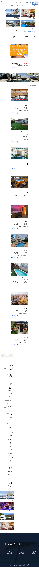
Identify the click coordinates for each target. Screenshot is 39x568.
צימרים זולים (22, 552)
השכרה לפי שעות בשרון (10, 510)
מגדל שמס (13, 500)
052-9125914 (25, 308)
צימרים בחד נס (33, 552)
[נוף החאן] (19, 101)
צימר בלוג (4, 540)
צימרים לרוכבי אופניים (21, 560)
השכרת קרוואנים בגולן (11, 520)
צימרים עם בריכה (21, 562)
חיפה (13, 531)
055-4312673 (25, 61)
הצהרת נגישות (5, 539)
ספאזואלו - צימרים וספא (23, 219)
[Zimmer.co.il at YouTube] (14, 543)
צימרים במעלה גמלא (33, 562)
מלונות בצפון (10, 556)
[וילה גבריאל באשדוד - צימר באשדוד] (19, 246)
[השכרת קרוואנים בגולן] (7, 519)
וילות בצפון (10, 552)
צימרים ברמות (34, 560)
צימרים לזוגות (22, 555)
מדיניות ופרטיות (4, 535)
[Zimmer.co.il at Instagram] (17, 544)
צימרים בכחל (34, 554)
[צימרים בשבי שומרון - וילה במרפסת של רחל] (19, 130)
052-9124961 (25, 192)
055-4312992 (25, 134)
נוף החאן (26, 103)
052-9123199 (25, 279)
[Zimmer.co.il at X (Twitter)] (8, 544)
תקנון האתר (4, 537)
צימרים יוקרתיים (21, 553)
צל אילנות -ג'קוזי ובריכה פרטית (22, 277)
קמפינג (23, 558)
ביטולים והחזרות (4, 536)
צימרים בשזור (34, 553)
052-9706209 (25, 105)
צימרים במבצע (22, 551)
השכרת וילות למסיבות (8, 553)
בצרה (13, 511)
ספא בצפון (10, 554)
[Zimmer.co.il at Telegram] (11, 544)
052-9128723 (25, 337)
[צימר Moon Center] (7, 498)
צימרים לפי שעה (21, 557)
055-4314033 (25, 250)
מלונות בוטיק (10, 555)
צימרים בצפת (34, 557)
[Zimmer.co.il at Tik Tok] (5, 544)
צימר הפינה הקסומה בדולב (23, 335)
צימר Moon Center (11, 499)
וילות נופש (10, 551)
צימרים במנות (34, 561)
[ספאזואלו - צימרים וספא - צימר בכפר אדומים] (19, 217)
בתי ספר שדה (22, 561)
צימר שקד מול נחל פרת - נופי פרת (21, 306)
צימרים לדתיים (22, 554)
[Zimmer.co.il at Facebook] (20, 544)
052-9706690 (25, 221)
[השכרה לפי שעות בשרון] (7, 509)
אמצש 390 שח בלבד (11, 530)
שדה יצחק (21, 60)
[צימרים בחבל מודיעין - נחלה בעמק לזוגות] (19, 57)
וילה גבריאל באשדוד (24, 248)
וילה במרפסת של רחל (24, 132)
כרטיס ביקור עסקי (4, 541)
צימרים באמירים (33, 551)
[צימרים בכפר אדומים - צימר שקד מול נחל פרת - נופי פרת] (19, 304)
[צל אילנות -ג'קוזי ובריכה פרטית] (19, 275)
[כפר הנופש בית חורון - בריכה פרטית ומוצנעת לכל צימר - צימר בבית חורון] (19, 188)
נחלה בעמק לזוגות (24, 59)
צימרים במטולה (33, 555)
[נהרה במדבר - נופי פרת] (19, 159)
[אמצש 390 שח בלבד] (7, 529)
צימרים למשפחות (21, 556)
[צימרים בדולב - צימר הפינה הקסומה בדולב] (19, 333)
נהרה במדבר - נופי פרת (23, 161)
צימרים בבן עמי (33, 556)
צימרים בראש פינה (33, 558)
